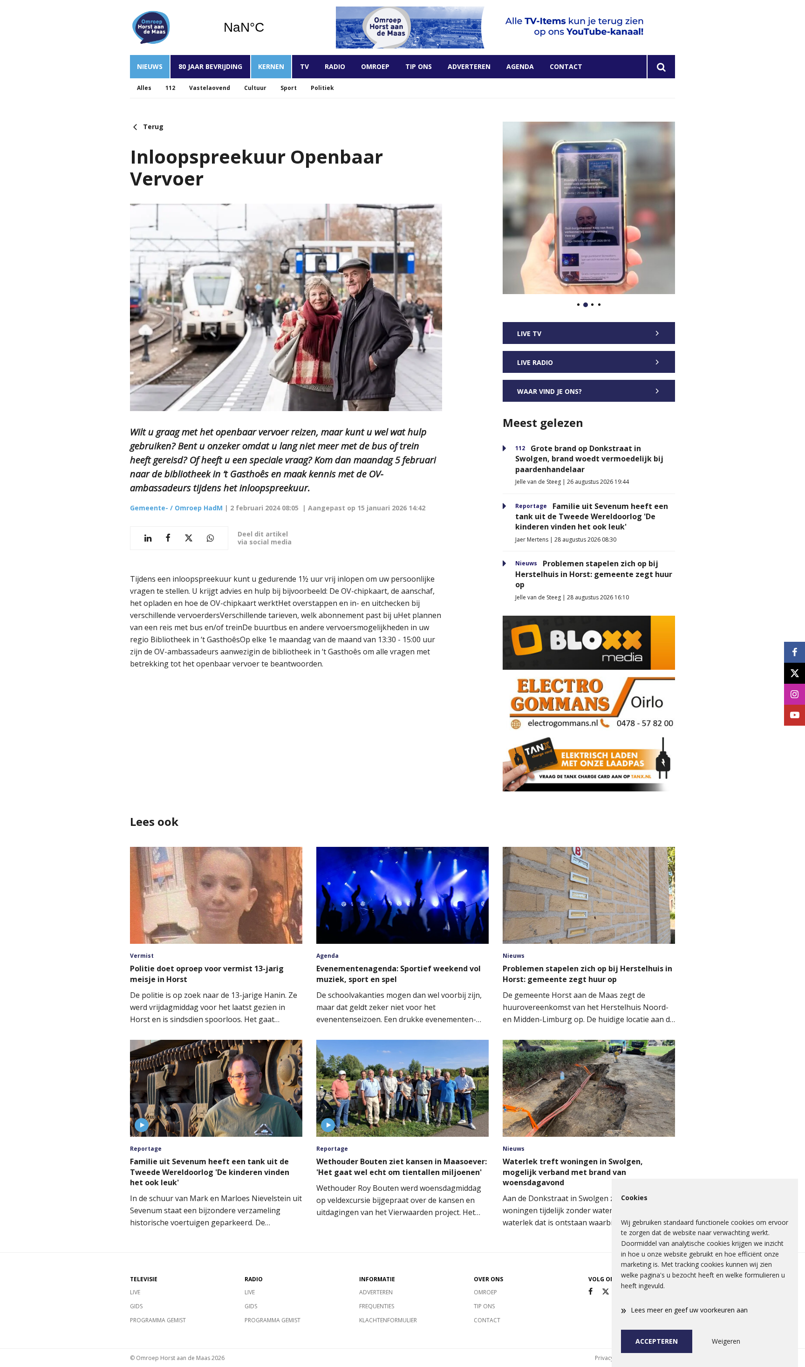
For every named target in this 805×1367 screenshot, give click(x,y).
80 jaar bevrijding (210, 66)
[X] (605, 1292)
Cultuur (255, 88)
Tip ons (418, 66)
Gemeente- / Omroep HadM (176, 507)
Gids (136, 1306)
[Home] (169, 27)
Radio (335, 66)
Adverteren (469, 66)
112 (170, 88)
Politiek (322, 88)
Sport (288, 88)
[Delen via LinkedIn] (147, 538)
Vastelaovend (209, 88)
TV (304, 66)
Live (135, 1292)
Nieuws (150, 66)
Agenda (520, 66)
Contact (566, 66)
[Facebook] (590, 1292)
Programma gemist (158, 1320)
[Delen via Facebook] (167, 538)
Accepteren (656, 1341)
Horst (267, 27)
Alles (144, 88)
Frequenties (376, 1306)
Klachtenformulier (388, 1320)
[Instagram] (794, 694)
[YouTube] (794, 715)
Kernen (271, 66)
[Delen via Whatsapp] (210, 538)
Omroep (375, 66)
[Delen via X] (188, 538)
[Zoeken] (661, 66)
